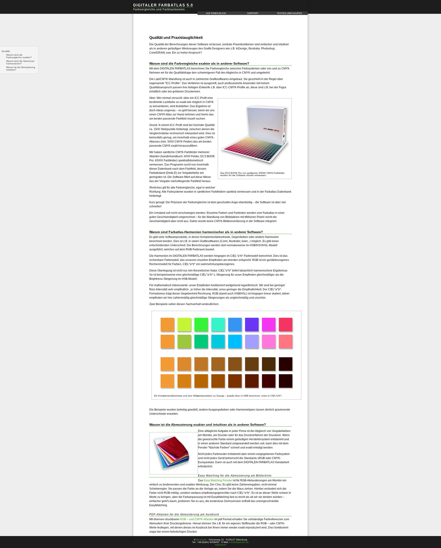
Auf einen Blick (216, 13)
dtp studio (201, 539)
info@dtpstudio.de (239, 542)
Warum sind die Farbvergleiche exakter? (19, 56)
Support (252, 13)
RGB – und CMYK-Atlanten (197, 519)
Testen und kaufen (289, 13)
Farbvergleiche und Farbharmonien (159, 9)
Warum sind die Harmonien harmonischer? (20, 62)
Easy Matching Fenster (218, 480)
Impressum (220, 544)
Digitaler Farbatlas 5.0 (163, 5)
